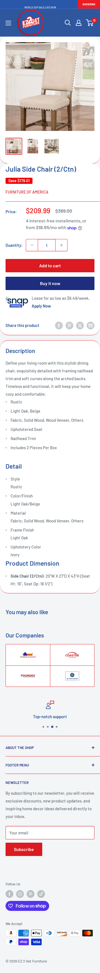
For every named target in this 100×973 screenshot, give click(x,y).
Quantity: (14, 245)
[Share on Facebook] (59, 325)
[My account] (78, 23)
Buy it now (50, 283)
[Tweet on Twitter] (80, 325)
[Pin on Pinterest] (69, 325)
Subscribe (88, 4)
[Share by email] (90, 325)
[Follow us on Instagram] (20, 894)
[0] (89, 22)
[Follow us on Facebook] (9, 894)
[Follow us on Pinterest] (30, 894)
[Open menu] (8, 23)
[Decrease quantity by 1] (32, 245)
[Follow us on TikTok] (41, 894)
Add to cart (50, 265)
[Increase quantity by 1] (61, 245)
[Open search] (68, 23)
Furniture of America (27, 192)
